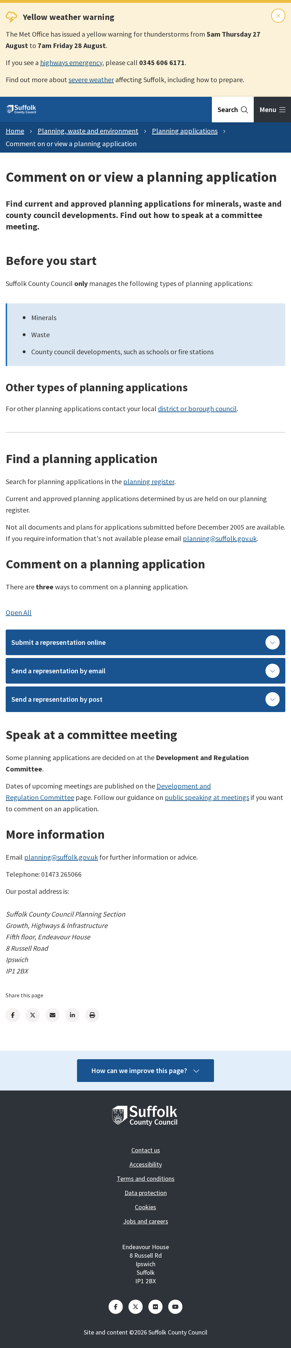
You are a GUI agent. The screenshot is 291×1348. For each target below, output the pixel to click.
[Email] (52, 1015)
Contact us (145, 1150)
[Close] (278, 16)
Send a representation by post (57, 699)
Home (15, 130)
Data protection (146, 1193)
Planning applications (185, 130)
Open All (19, 612)
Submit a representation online (58, 642)
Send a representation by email (58, 670)
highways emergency (71, 62)
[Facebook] (13, 1015)
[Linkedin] (72, 1015)
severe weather (91, 79)
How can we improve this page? (139, 1070)
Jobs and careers (145, 1221)
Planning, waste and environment (88, 130)
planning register (148, 481)
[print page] (92, 1015)
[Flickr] (155, 1307)
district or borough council (197, 408)
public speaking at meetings (207, 797)
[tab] (233, 109)
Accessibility (146, 1164)
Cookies (145, 1207)
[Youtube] (175, 1307)
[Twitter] (33, 1015)
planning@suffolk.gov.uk (220, 538)
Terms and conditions (146, 1178)
